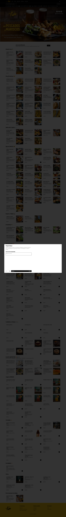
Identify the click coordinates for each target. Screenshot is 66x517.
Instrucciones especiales (10, 251)
